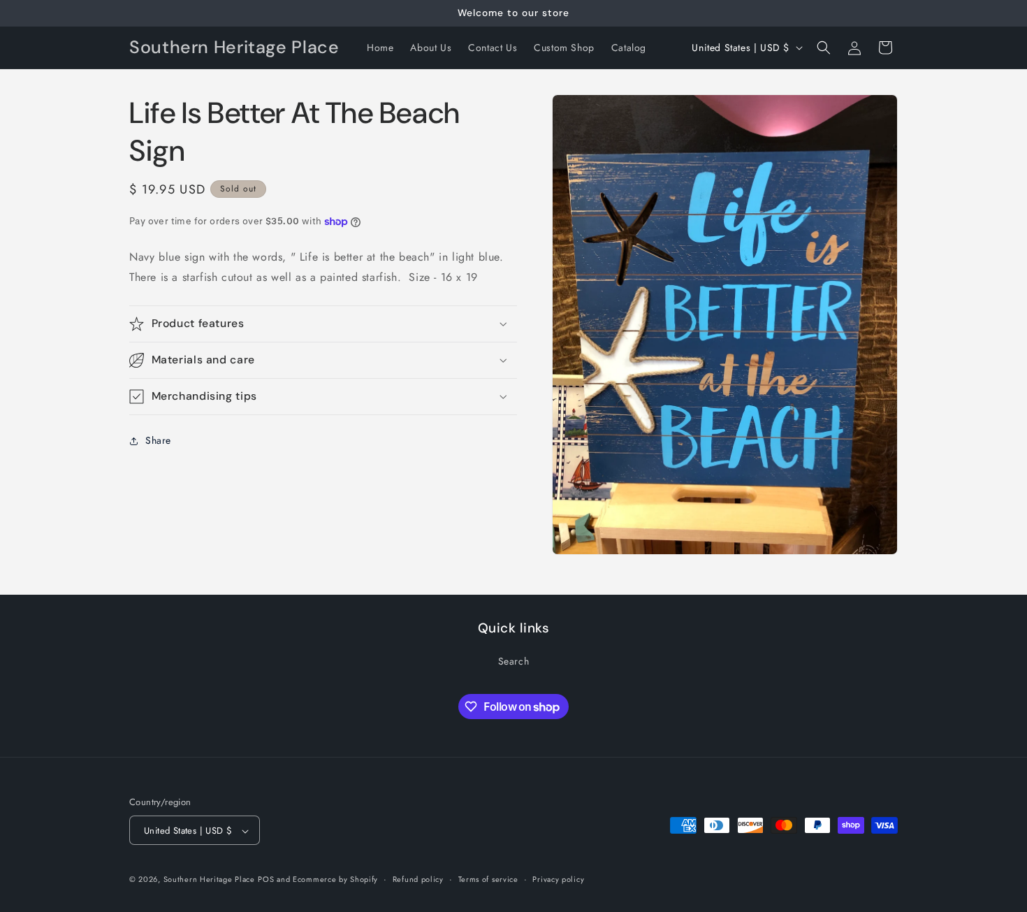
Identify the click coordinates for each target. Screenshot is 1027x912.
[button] (823, 47)
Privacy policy (558, 879)
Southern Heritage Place (209, 879)
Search (514, 660)
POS (266, 879)
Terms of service (488, 879)
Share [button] (158, 440)
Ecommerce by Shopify (335, 879)
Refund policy (418, 879)
